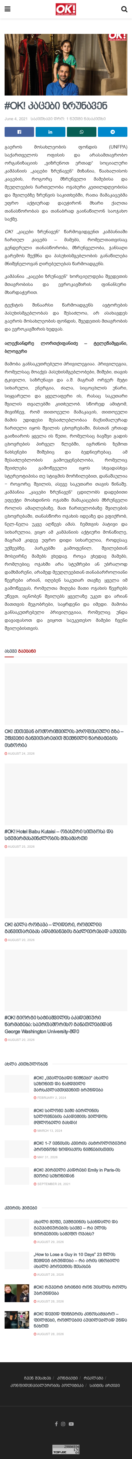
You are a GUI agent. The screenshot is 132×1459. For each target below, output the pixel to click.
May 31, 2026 (47, 1157)
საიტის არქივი (105, 1385)
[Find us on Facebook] (56, 1424)
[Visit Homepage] (66, 9)
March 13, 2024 (49, 1130)
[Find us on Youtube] (71, 1424)
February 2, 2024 (51, 1097)
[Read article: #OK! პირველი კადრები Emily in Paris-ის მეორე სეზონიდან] (17, 1176)
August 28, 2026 (50, 1274)
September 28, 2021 (54, 1184)
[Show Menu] (7, 9)
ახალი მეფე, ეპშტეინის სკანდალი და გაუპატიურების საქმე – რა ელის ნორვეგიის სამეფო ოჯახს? (76, 1227)
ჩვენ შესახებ (37, 1378)
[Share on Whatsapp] (81, 132)
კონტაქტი (67, 1378)
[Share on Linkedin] (50, 132)
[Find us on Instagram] (63, 1424)
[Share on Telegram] (112, 132)
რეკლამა (93, 1378)
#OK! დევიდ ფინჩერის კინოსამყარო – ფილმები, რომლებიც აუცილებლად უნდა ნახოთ (80, 1319)
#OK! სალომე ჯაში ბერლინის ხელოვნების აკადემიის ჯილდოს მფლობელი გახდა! (70, 1116)
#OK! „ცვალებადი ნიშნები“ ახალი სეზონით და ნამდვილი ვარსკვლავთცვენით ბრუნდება (71, 1083)
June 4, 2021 (16, 118)
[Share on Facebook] (19, 132)
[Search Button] (124, 9)
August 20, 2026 (21, 940)
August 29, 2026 (50, 1242)
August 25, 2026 (21, 846)
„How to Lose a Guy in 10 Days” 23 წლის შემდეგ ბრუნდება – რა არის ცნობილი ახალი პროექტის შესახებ (76, 1260)
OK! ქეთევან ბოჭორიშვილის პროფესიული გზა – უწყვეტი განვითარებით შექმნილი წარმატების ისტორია (64, 738)
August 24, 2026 (21, 753)
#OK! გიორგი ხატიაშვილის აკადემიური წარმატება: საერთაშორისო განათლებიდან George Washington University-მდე (58, 1024)
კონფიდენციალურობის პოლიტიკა (46, 1385)
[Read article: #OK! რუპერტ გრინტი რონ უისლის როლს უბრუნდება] (17, 1293)
